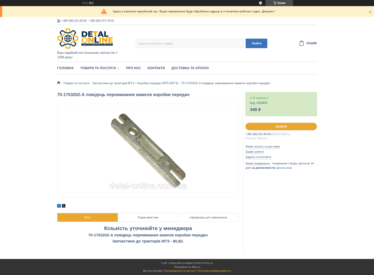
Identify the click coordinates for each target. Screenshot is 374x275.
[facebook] (59, 206)
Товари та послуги (98, 68)
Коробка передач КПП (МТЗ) (157, 83)
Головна (65, 68)
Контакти (156, 68)
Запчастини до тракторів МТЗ (113, 83)
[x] (63, 206)
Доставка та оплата (190, 68)
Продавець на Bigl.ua (187, 266)
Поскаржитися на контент (180, 270)
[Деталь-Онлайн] (95, 38)
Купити (281, 126)
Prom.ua (208, 263)
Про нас (133, 68)
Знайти (256, 43)
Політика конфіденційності (214, 270)
